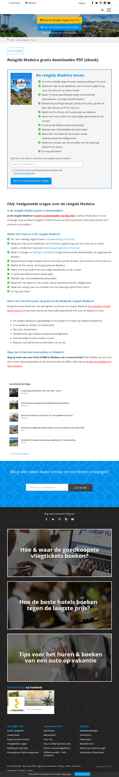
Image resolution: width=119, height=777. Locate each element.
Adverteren (15, 3)
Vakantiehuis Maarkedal (92, 752)
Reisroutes (19, 10)
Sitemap (21, 770)
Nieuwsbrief (50, 734)
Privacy (61, 766)
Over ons (48, 739)
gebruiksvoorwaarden (24, 173)
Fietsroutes (85, 739)
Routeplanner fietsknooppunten (23, 752)
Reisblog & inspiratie (17, 748)
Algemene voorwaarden (47, 766)
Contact (30, 770)
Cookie (68, 766)
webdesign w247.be (104, 766)
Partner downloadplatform (57, 748)
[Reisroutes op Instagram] (105, 3)
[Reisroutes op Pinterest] (100, 3)
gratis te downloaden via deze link (55, 215)
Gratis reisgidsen (23, 40)
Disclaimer (76, 766)
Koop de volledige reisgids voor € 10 (61, 20)
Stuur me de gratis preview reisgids (61, 27)
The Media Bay (15, 766)
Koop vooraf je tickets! (18, 739)
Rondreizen (85, 734)
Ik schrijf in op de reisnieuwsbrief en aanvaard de (38, 172)
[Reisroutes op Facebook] (92, 3)
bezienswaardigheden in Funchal (61, 248)
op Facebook (24, 687)
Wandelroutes (87, 743)
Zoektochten (13, 734)
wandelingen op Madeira (42, 252)
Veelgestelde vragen (17, 743)
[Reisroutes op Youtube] (109, 3)
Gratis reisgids (15, 50)
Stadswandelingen (89, 730)
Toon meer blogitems (20, 453)
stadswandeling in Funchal (60, 239)
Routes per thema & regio (92, 748)
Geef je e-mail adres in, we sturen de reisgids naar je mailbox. (41, 158)
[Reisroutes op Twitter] (96, 3)
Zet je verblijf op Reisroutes (57, 743)
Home (12, 40)
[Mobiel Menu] (109, 10)
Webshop (32, 3)
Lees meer (66, 774)
